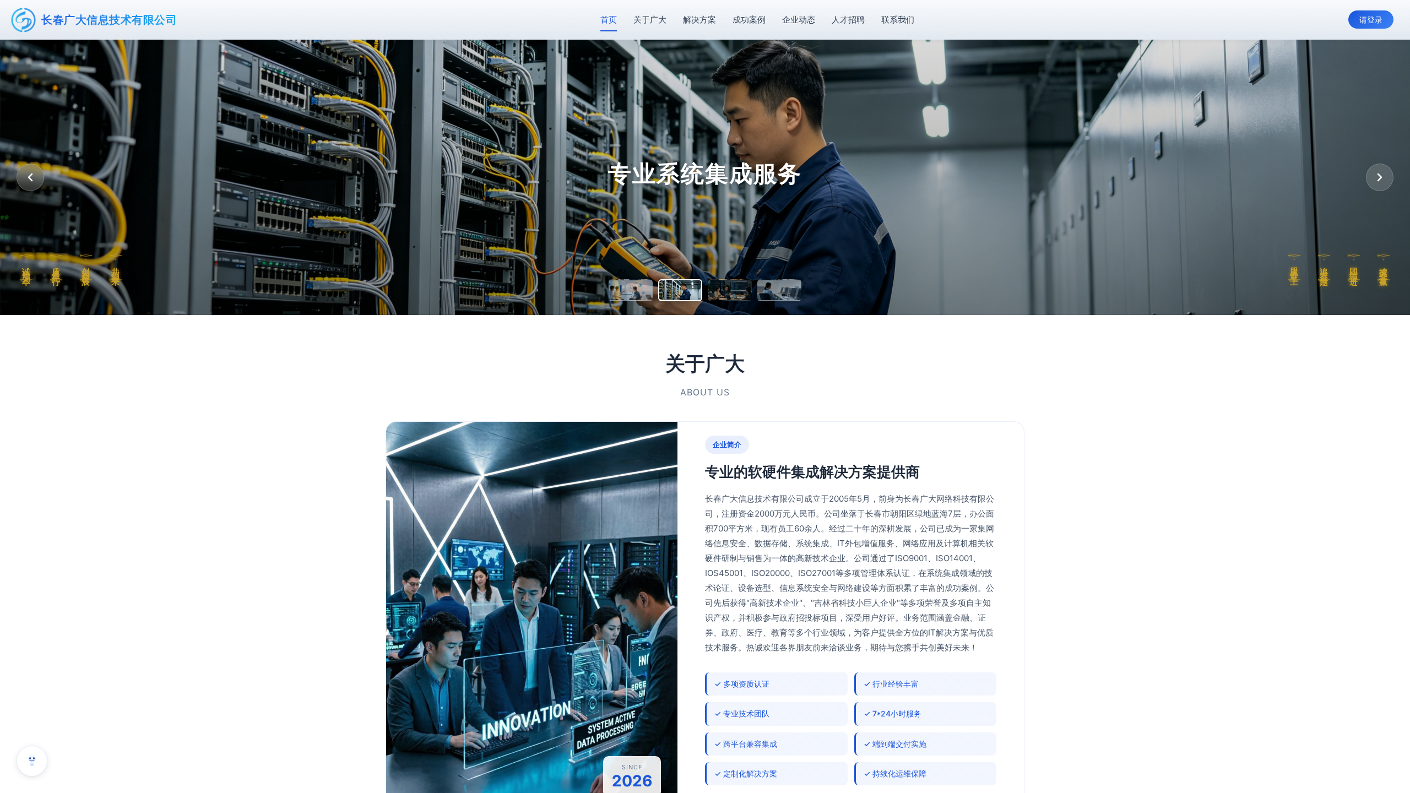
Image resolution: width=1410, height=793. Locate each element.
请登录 (1370, 19)
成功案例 (749, 19)
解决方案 (699, 19)
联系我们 (897, 19)
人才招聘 (848, 19)
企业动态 (798, 19)
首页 (608, 19)
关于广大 (649, 19)
